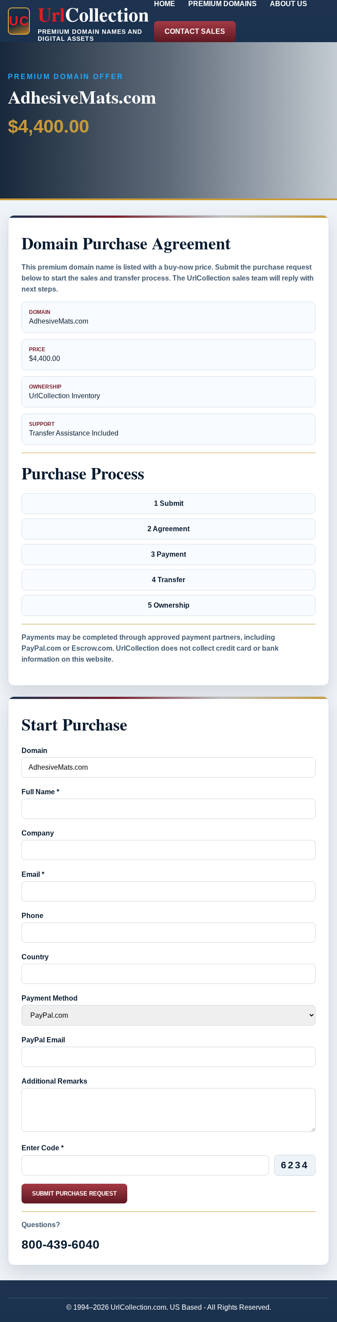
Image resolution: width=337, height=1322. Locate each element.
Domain (34, 750)
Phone (32, 915)
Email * (33, 874)
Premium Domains (222, 3)
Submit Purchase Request (74, 1193)
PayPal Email (43, 1040)
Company (38, 833)
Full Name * (40, 792)
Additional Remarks (54, 1081)
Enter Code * (43, 1148)
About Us (288, 3)
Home (164, 3)
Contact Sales (195, 31)
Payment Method (50, 998)
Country (35, 957)
